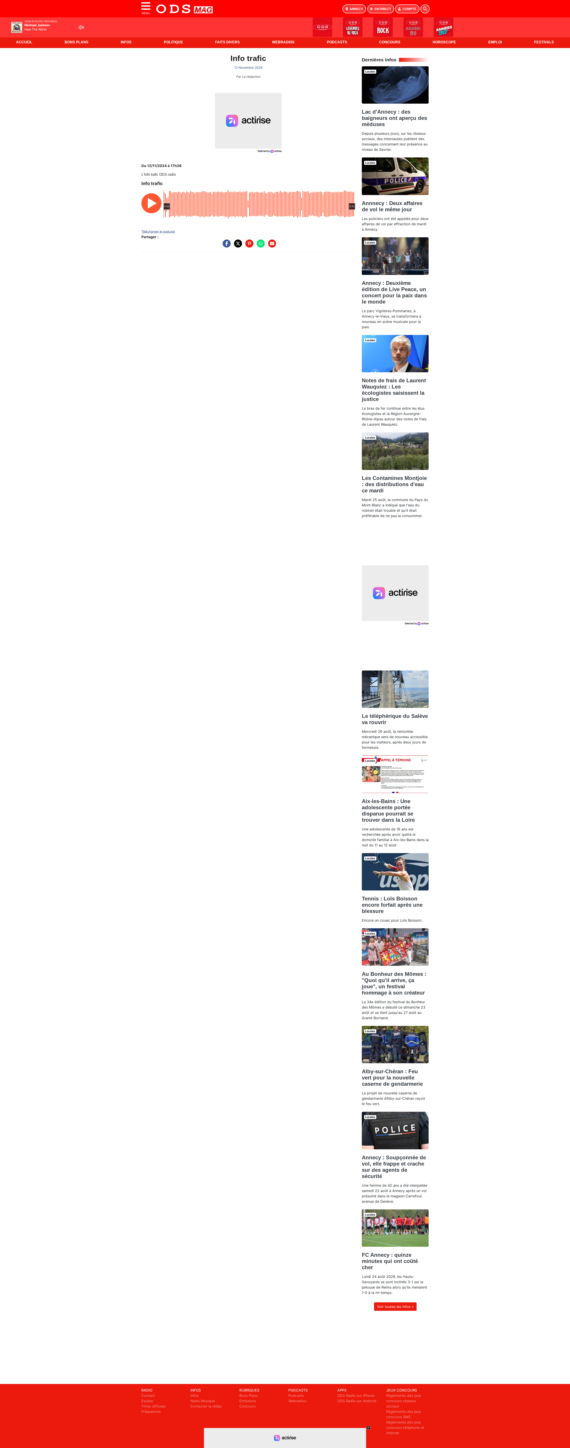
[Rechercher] (425, 8)
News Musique (202, 1401)
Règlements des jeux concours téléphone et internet (405, 1427)
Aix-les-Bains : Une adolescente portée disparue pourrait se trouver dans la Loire (388, 810)
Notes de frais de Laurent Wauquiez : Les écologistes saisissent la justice (394, 389)
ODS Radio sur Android (356, 1401)
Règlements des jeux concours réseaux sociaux (403, 1400)
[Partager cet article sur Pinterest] (248, 246)
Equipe (147, 1401)
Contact (148, 1395)
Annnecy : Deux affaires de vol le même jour (392, 206)
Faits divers (227, 42)
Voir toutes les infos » (395, 1306)
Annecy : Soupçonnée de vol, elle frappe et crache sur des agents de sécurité (394, 1166)
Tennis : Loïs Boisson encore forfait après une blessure (392, 905)
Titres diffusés (153, 1406)
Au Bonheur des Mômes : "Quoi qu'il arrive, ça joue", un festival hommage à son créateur (394, 983)
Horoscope (444, 42)
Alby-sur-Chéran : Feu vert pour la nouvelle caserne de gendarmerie (392, 1077)
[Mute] (81, 27)
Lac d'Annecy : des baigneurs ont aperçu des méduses (394, 118)
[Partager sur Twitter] (237, 246)
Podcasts (337, 42)
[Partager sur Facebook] (225, 246)
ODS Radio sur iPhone (355, 1395)
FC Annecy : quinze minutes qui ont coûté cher (390, 1261)
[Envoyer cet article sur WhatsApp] (259, 246)
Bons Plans (76, 42)
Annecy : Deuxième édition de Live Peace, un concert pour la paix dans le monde (394, 292)
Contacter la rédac (206, 1406)
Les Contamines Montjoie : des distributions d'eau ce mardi (394, 484)
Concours (389, 42)
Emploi (495, 42)
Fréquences (151, 1411)
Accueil (24, 42)
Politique (173, 42)
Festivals (544, 42)
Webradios (283, 42)
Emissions (247, 1401)
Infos (126, 42)
